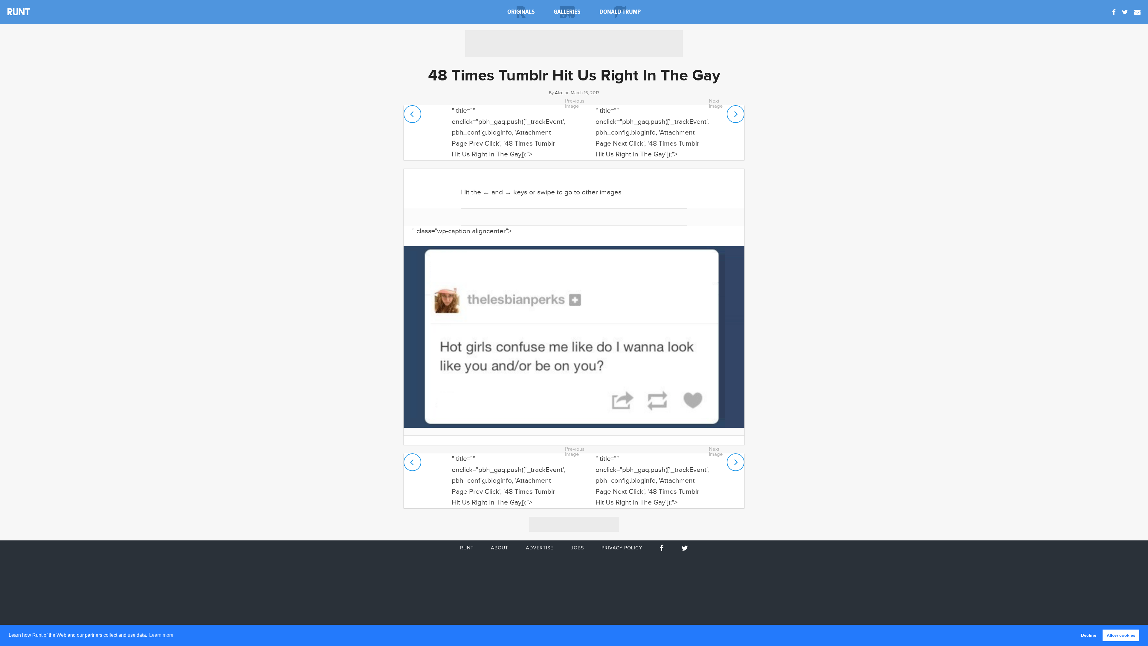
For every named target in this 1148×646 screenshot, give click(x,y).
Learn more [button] (161, 635)
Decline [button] (1088, 635)
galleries (567, 12)
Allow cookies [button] (1121, 635)
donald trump (620, 12)
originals (521, 12)
